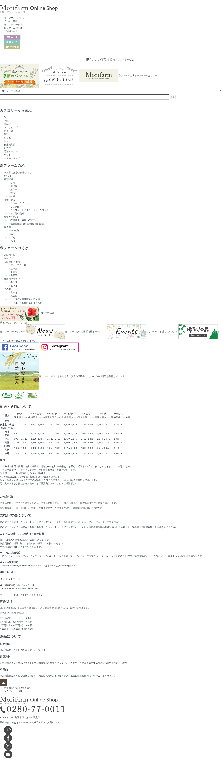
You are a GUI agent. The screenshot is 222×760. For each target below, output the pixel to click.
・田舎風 (12, 272)
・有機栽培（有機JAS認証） (22, 220)
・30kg (11, 240)
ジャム (7, 137)
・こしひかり (15, 206)
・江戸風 (12, 268)
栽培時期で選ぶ (12, 279)
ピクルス (8, 131)
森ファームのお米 (13, 24)
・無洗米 (12, 186)
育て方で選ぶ (11, 217)
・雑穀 (11, 196)
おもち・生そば (12, 158)
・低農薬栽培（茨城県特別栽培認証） (27, 223)
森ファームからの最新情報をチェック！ (85, 331)
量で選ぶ (8, 227)
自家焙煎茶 (9, 144)
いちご (7, 148)
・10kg (11, 237)
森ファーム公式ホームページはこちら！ (138, 75)
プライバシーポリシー (15, 691)
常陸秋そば (9, 255)
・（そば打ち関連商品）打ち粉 (24, 299)
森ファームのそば (13, 27)
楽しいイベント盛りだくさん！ (162, 331)
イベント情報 (11, 21)
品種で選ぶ (9, 199)
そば (6, 120)
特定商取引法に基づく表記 (17, 688)
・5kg (11, 234)
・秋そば (12, 285)
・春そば (12, 282)
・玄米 (11, 193)
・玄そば (12, 292)
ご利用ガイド (11, 31)
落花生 (7, 124)
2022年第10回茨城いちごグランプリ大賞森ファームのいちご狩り (27, 322)
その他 (7, 289)
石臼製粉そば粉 (12, 261)
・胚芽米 (12, 189)
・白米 (11, 182)
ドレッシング (11, 127)
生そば (7, 258)
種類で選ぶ (9, 179)
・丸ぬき (12, 296)
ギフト (7, 154)
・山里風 (12, 275)
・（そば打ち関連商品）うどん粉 (25, 302)
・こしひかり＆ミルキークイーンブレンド (29, 210)
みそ (6, 141)
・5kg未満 (13, 230)
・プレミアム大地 (17, 265)
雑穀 (6, 134)
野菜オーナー (11, 151)
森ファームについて (14, 17)
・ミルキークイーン (18, 203)
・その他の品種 (16, 213)
